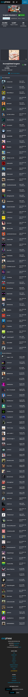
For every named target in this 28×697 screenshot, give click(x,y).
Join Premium (14, 670)
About (14, 659)
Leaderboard (14, 18)
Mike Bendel (16, 643)
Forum (23, 18)
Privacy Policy (14, 666)
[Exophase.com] (6, 2)
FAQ (14, 653)
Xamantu (16, 645)
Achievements (6, 18)
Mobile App (14, 655)
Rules (14, 657)
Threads (14, 676)
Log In (24, 2)
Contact (14, 661)
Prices (19, 18)
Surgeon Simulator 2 (10, 15)
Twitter (14, 678)
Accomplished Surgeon (11, 63)
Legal (14, 663)
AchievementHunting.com (14, 682)
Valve (19, 647)
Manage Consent (14, 664)
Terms (14, 668)
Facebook (14, 680)
